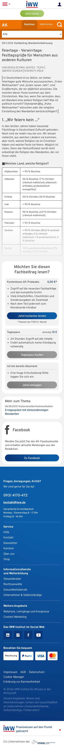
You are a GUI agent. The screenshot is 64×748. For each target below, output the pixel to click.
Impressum (10, 672)
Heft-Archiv (46, 24)
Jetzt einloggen (32, 385)
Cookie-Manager (13, 677)
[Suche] (58, 24)
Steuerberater (12, 579)
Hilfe (6, 532)
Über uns (9, 554)
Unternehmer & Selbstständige (22, 595)
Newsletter (10, 543)
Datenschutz (37, 672)
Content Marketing (14, 617)
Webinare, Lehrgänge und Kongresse (26, 611)
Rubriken (29, 24)
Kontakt (8, 537)
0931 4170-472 (15, 495)
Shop (6, 559)
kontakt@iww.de (14, 502)
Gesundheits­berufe (15, 590)
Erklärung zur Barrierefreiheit (21, 682)
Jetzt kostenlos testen (32, 316)
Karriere (8, 548)
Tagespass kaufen (32, 355)
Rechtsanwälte (12, 584)
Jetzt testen (32, 13)
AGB (23, 672)
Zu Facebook (32, 458)
